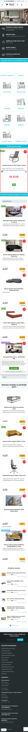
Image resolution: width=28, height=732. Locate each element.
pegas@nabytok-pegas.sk (6, 709)
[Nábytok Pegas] (10, 5)
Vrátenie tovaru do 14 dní (6, 669)
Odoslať (20, 639)
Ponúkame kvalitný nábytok (7, 662)
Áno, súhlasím (14, 368)
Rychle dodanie (4, 659)
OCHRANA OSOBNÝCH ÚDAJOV (8, 655)
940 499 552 (4, 720)
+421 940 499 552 (9, 1)
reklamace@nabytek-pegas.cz (7, 722)
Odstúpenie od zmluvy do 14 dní (8, 648)
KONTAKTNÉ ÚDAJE (5, 650)
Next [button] (26, 16)
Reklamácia (4, 673)
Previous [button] (1, 16)
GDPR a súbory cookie (6, 664)
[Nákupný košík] (26, 4)
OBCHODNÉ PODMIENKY (6, 653)
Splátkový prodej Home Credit (7, 666)
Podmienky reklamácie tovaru (7, 671)
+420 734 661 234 (5, 714)
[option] (14, 16)
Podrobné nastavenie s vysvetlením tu (14, 371)
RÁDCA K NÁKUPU (5, 657)
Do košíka (22, 234)
